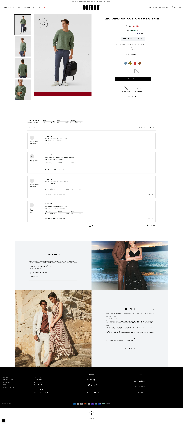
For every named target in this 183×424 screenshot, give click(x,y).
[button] (90, 225)
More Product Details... (132, 54)
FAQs (5, 384)
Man (91, 375)
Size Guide (6, 382)
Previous (36, 55)
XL (137, 71)
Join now (139, 38)
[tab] (143, 128)
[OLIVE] (130, 63)
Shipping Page (129, 340)
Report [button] (60, 143)
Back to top (91, 418)
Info (137, 30)
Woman (91, 380)
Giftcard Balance (9, 387)
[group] (34, 120)
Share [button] (64, 143)
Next (88, 55)
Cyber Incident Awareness (42, 392)
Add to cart (130, 78)
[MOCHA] (140, 63)
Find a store (38, 377)
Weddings (27, 7)
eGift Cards (153, 7)
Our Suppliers (38, 379)
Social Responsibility (41, 382)
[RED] (135, 63)
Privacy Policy (38, 389)
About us (91, 385)
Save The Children (39, 384)
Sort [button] (28, 127)
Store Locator (164, 7)
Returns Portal (8, 379)
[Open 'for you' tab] (3, 420)
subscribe (140, 392)
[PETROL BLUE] (125, 63)
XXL (142, 71)
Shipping (6, 377)
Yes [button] (57, 143)
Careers (36, 387)
